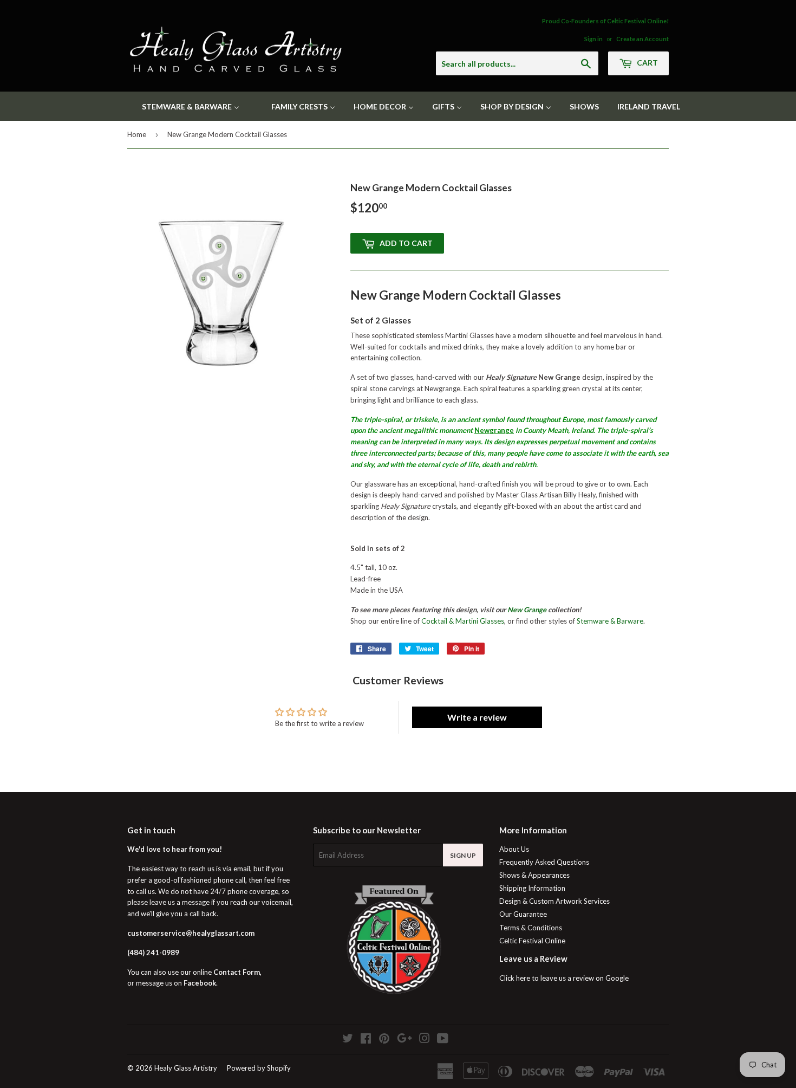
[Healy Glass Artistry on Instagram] (424, 1039)
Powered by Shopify (259, 1068)
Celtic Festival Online (532, 940)
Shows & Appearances (534, 875)
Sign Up (463, 855)
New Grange (526, 609)
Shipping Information (532, 888)
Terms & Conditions (530, 927)
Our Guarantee (523, 914)
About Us (514, 849)
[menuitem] (184, 106)
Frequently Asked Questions (544, 862)
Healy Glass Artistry (185, 1068)
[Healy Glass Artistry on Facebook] (365, 1039)
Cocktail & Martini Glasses (462, 621)
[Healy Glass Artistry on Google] (404, 1039)
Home (136, 134)
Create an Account (642, 38)
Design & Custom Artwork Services (554, 901)
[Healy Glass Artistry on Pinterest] (384, 1039)
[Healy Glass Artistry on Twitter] (347, 1039)
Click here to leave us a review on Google (564, 978)
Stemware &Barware (610, 621)
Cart (646, 62)
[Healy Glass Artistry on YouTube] (442, 1039)
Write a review (477, 717)
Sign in (593, 38)
